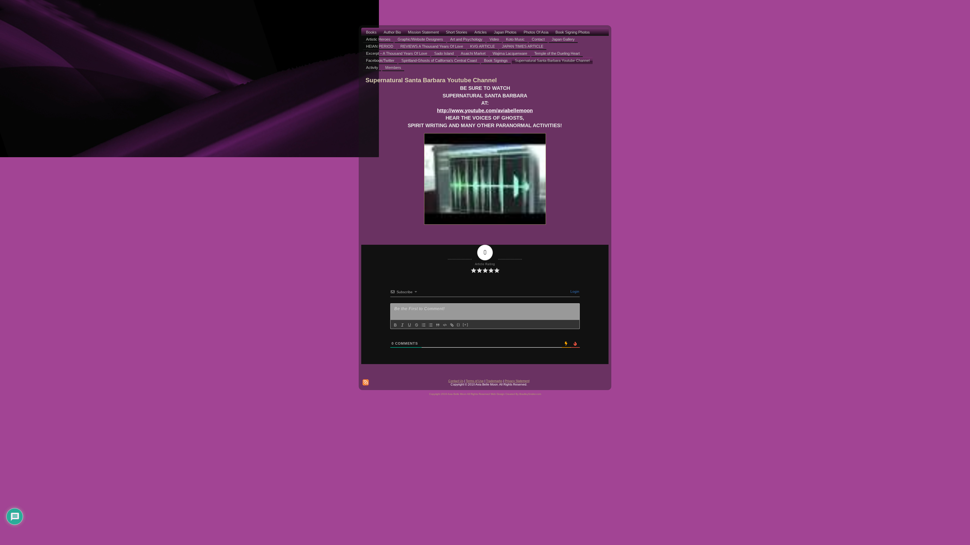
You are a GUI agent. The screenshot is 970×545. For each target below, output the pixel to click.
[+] (465, 324)
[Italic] (402, 325)
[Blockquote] (437, 325)
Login (574, 291)
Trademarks (494, 381)
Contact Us (456, 381)
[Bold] (395, 325)
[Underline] (409, 325)
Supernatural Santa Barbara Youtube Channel (431, 80)
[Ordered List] (423, 325)
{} (458, 324)
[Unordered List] (430, 325)
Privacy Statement (517, 381)
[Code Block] (444, 325)
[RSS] (365, 382)
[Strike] (416, 325)
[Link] (451, 325)
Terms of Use (475, 381)
